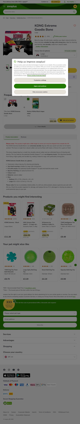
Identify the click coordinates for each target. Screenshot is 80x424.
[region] (40, 77)
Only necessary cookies (40, 92)
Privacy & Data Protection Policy (37, 75)
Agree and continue (40, 86)
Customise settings (40, 80)
